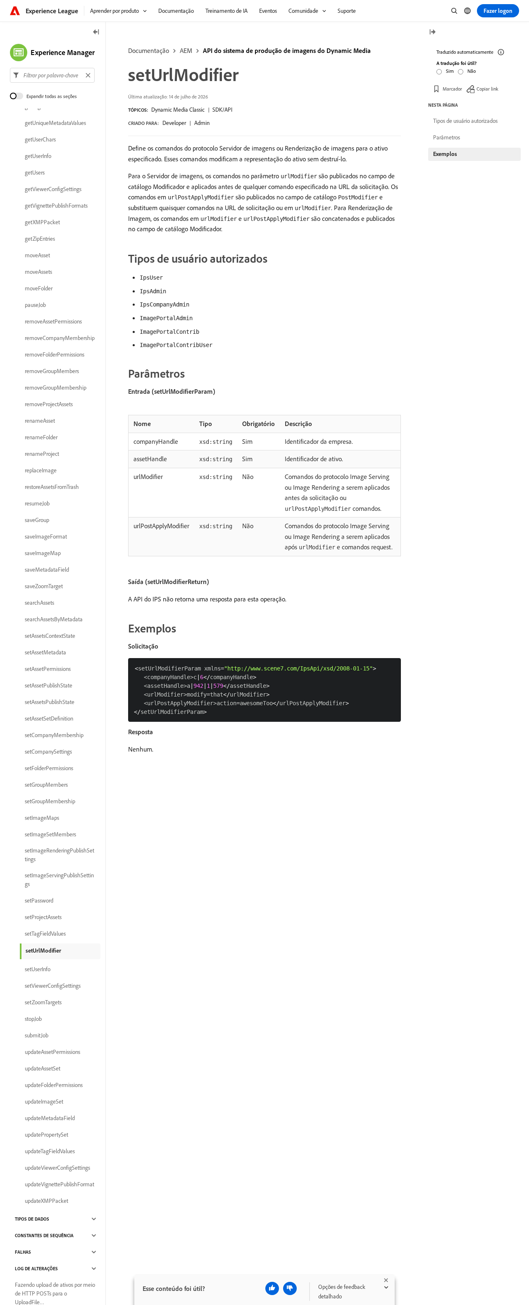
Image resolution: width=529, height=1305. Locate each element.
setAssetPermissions (48, 669)
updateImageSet (44, 1101)
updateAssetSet (42, 1068)
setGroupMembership (50, 801)
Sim (450, 71)
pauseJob (35, 305)
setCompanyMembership (54, 735)
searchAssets (39, 602)
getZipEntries (40, 238)
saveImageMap (43, 553)
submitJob (36, 1035)
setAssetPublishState (48, 685)
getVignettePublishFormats (56, 205)
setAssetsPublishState (49, 702)
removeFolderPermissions (54, 354)
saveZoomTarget (44, 586)
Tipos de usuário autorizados (465, 121)
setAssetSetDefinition (49, 718)
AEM (186, 50)
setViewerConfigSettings (53, 985)
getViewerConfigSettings (53, 189)
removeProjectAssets (49, 404)
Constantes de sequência (44, 1235)
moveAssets (38, 271)
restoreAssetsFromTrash (52, 487)
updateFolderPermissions (54, 1085)
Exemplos (445, 154)
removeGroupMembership (55, 387)
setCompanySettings (48, 751)
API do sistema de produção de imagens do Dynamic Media (287, 50)
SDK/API (222, 109)
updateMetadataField (50, 1118)
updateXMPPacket (46, 1200)
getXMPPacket (42, 222)
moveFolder (38, 288)
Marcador (452, 89)
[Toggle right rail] (432, 32)
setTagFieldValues (45, 933)
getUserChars (40, 139)
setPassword (39, 900)
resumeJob (37, 503)
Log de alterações (36, 1268)
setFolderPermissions (49, 768)
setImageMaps (42, 817)
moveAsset (37, 255)
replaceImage (41, 470)
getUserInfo (38, 156)
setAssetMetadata (45, 652)
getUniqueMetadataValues (55, 123)
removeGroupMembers (52, 371)
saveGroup (37, 520)
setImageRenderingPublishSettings (59, 855)
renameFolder (41, 437)
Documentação (148, 50)
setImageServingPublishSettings (59, 880)
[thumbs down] (290, 1288)
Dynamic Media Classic (178, 109)
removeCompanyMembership (60, 338)
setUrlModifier (43, 950)
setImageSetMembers (50, 834)
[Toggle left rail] (96, 32)
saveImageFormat (46, 536)
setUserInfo (37, 969)
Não (471, 71)
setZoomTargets (43, 1002)
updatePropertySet (46, 1134)
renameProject (42, 453)
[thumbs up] (272, 1288)
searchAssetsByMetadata (54, 619)
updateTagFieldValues (50, 1151)
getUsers (35, 172)
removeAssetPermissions (53, 321)
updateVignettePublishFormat (59, 1184)
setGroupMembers (46, 784)
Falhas (23, 1252)
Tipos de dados (32, 1219)
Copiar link (487, 89)
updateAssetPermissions (52, 1052)
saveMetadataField (47, 569)
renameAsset (40, 420)
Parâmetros (446, 137)
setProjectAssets (43, 917)
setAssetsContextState (50, 635)
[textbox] (52, 75)
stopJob (33, 1018)
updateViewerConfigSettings (57, 1167)
